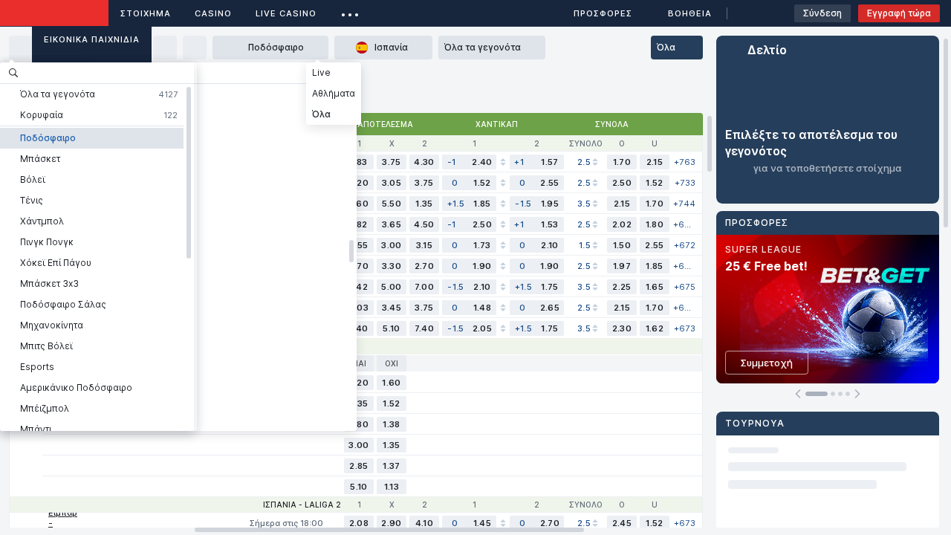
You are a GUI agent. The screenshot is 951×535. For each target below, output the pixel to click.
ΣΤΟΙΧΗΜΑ (145, 13)
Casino (213, 13)
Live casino (286, 13)
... (350, 11)
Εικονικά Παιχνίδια (92, 39)
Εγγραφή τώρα (899, 13)
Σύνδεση (822, 13)
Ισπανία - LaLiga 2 (302, 504)
